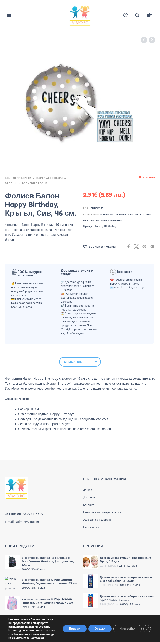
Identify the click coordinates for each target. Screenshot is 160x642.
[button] (9, 15)
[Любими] (125, 15)
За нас (87, 490)
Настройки (37, 638)
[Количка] (149, 15)
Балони (10, 183)
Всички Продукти (18, 177)
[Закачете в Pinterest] (143, 246)
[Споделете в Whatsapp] (151, 246)
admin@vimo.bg (27, 522)
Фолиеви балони (34, 183)
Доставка (89, 497)
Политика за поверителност (102, 512)
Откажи (100, 629)
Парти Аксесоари (49, 177)
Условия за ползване (97, 520)
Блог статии (91, 527)
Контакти (89, 505)
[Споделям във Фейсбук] (127, 246)
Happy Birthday (105, 226)
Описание (73, 362)
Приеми (74, 629)
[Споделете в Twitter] (135, 246)
